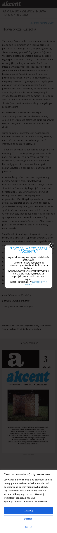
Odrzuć (28, 527)
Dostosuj (28, 518)
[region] (28, 501)
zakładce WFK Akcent (35, 283)
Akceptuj (28, 510)
